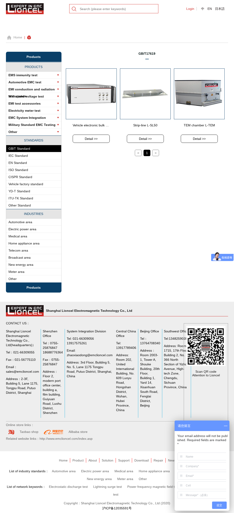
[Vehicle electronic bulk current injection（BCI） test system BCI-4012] (91, 93)
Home (17, 37)
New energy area (20, 264)
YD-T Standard (19, 191)
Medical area (17, 236)
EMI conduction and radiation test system (31, 90)
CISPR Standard (20, 177)
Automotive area (20, 222)
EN (209, 9)
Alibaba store (78, 432)
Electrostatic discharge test (68, 487)
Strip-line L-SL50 (145, 125)
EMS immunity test (22, 75)
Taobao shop (29, 432)
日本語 (220, 9)
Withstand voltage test (26, 96)
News (172, 460)
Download (141, 460)
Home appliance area (24, 243)
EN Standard (17, 163)
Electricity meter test (24, 110)
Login (190, 9)
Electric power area (22, 229)
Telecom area (18, 250)
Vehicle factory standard (25, 184)
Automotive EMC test (24, 82)
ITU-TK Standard (20, 198)
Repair (158, 460)
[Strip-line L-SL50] (145, 93)
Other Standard (19, 205)
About (92, 460)
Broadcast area (19, 257)
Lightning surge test (107, 487)
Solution (107, 460)
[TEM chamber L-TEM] (199, 93)
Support (124, 460)
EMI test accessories (24, 103)
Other (12, 132)
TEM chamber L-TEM (199, 125)
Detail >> (91, 139)
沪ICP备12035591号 (117, 508)
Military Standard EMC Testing (32, 125)
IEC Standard (18, 155)
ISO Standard (18, 170)
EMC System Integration (27, 117)
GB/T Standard (19, 148)
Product (78, 460)
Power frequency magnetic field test (153, 487)
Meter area (16, 272)
